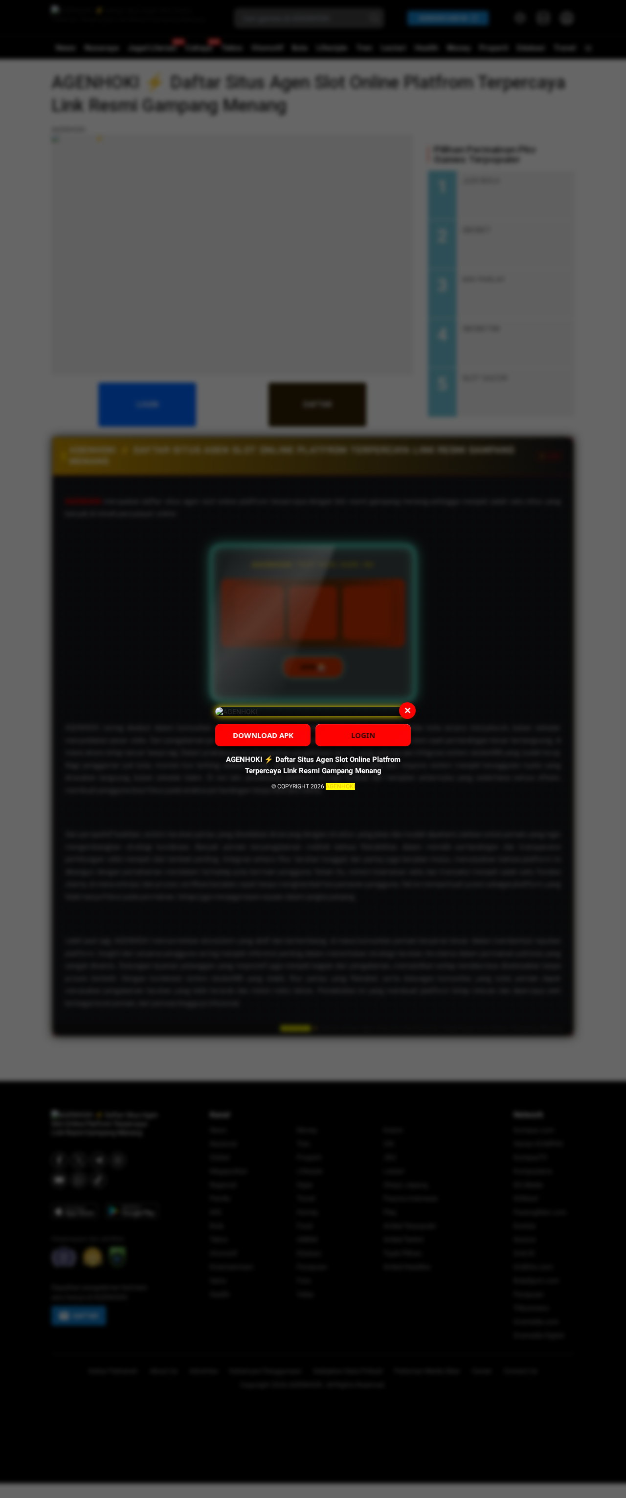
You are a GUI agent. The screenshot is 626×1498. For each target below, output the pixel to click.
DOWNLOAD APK (263, 735)
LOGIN (363, 735)
